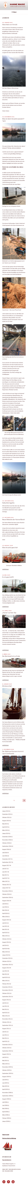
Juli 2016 (4, 904)
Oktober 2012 (6, 993)
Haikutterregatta (8, 503)
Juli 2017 (4, 868)
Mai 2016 (4, 910)
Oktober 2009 (6, 1070)
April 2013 (5, 977)
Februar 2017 (5, 884)
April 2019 (5, 827)
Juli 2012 (4, 1003)
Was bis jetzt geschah (10, 547)
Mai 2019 (4, 824)
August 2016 (5, 900)
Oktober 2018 (6, 843)
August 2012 (5, 999)
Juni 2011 (4, 1035)
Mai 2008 (5, 1108)
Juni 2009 (5, 1083)
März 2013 (5, 980)
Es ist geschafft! (8, 577)
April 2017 (5, 878)
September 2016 (7, 897)
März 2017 (5, 881)
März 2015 (5, 936)
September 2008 (7, 1095)
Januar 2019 (5, 833)
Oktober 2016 (6, 894)
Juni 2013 (4, 971)
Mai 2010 (4, 1060)
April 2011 (5, 1041)
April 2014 (5, 948)
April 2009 (5, 1089)
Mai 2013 (4, 974)
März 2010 (5, 1063)
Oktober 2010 (6, 1047)
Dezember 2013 (6, 958)
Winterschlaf (7, 686)
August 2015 (5, 920)
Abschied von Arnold (9, 25)
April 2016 (5, 913)
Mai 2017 (4, 875)
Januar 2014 (5, 955)
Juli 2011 (4, 1031)
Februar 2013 (5, 984)
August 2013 (5, 968)
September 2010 (7, 1051)
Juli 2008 (4, 1102)
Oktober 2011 (6, 1022)
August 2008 (6, 1099)
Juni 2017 (4, 872)
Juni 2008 (5, 1105)
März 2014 (5, 952)
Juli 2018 (4, 852)
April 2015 (5, 932)
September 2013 (6, 964)
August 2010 (5, 1054)
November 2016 (6, 891)
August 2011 (5, 1028)
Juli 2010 (4, 1057)
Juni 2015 (4, 926)
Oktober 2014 (6, 939)
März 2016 (5, 916)
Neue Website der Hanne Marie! (13, 519)
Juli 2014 (4, 945)
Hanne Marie (17, 4)
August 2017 (5, 865)
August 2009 (6, 1076)
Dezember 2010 (6, 1044)
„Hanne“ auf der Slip (9, 613)
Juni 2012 (4, 1006)
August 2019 (5, 820)
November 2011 (6, 1019)
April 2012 (5, 1012)
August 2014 (5, 942)
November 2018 (6, 840)
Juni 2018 (4, 856)
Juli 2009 (4, 1079)
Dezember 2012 (6, 987)
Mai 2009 (5, 1086)
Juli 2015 (4, 923)
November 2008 (6, 1092)
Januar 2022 (5, 811)
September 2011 (6, 1025)
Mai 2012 (4, 1009)
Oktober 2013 (6, 961)
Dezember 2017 (6, 859)
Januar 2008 (5, 1121)
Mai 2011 (4, 1038)
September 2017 (6, 862)
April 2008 (5, 1111)
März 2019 (5, 830)
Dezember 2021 (6, 814)
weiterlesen (5, 569)
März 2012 (5, 1016)
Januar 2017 (5, 888)
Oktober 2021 (6, 817)
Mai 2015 (4, 929)
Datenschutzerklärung (9, 1138)
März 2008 (5, 1115)
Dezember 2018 (6, 836)
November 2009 (6, 1067)
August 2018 (5, 849)
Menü (14, 12)
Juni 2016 (4, 907)
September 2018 (7, 846)
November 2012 (6, 990)
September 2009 (7, 1073)
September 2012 (6, 996)
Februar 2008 (6, 1118)
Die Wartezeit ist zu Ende (11, 656)
